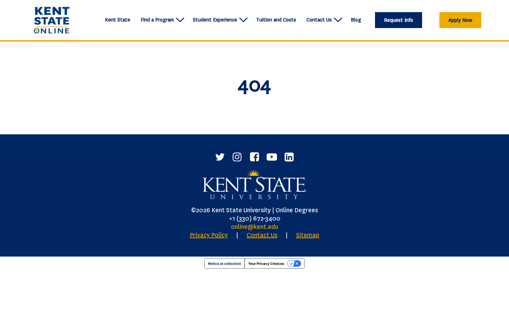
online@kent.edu (254, 227)
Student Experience (215, 20)
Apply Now (460, 20)
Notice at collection (224, 263)
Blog (356, 20)
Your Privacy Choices (266, 263)
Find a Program (157, 20)
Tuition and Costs (276, 20)
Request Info (398, 20)
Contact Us (319, 20)
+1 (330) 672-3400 (254, 218)
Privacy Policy (209, 235)
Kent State (117, 20)
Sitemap (307, 235)
